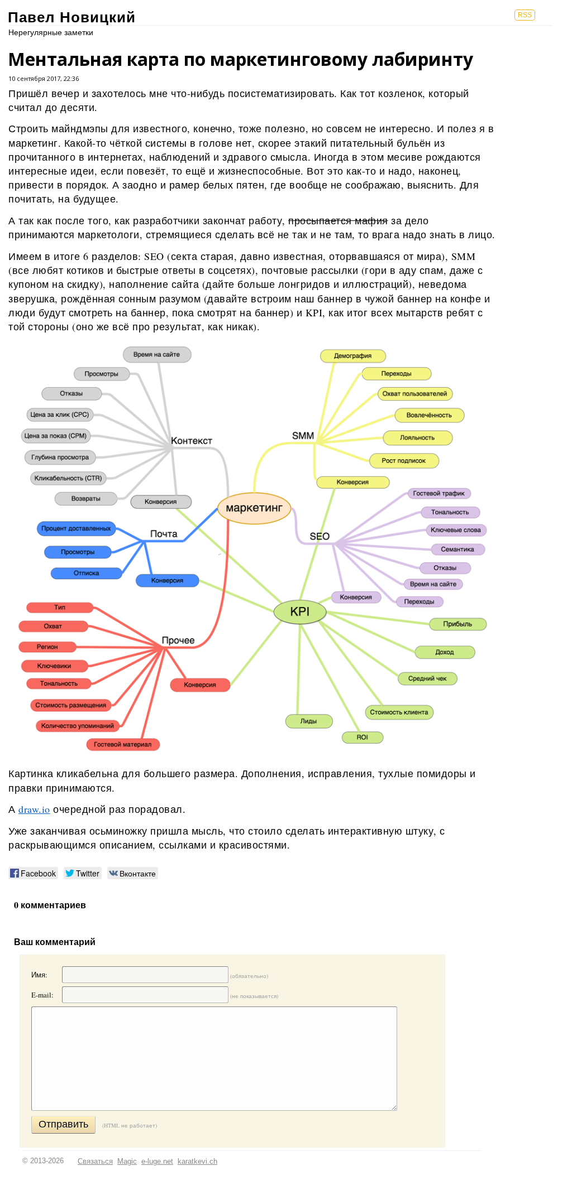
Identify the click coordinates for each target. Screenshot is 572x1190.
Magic (127, 1161)
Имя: (39, 975)
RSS (525, 15)
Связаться (95, 1161)
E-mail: (42, 995)
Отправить (63, 1124)
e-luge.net (157, 1161)
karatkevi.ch (197, 1161)
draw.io (34, 809)
